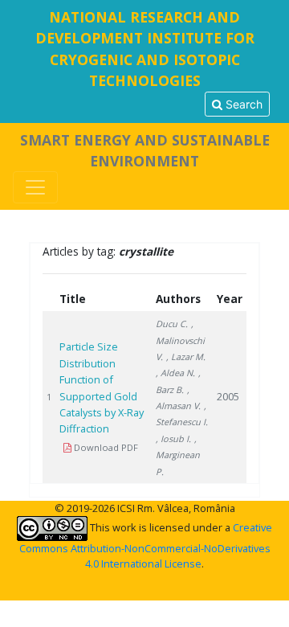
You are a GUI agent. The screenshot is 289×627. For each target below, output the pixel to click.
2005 (228, 396)
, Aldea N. (175, 373)
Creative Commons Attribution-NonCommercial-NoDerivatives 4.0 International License (146, 545)
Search (242, 104)
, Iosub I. (173, 438)
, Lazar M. (186, 356)
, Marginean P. (178, 454)
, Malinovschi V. (180, 340)
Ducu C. (172, 324)
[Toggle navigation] (35, 187)
